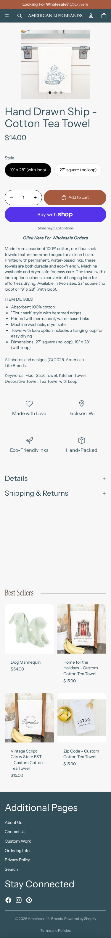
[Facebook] (8, 900)
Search (11, 869)
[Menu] (7, 16)
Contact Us (15, 832)
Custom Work (18, 841)
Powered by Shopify (80, 918)
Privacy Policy (17, 859)
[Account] (90, 15)
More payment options (56, 228)
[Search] (19, 15)
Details (16, 478)
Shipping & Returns (36, 493)
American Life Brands (45, 918)
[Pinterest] (29, 900)
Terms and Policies (55, 930)
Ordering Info (17, 850)
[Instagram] (18, 900)
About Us (13, 822)
